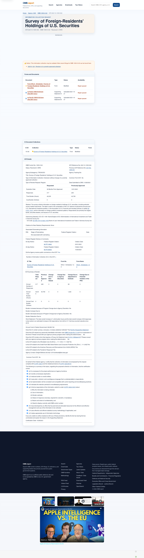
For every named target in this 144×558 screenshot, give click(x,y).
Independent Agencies (112, 473)
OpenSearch (80, 486)
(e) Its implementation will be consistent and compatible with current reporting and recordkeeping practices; (60, 382)
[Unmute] (43, 505)
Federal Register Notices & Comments (37, 239)
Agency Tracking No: (75, 172)
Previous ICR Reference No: (77, 168)
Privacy (63, 489)
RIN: (27, 232)
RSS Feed (64, 480)
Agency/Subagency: (32, 172)
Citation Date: (79, 242)
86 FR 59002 (48, 250)
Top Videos (78, 5)
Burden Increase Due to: (33, 311)
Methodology (65, 475)
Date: (87, 232)
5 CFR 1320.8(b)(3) (65, 364)
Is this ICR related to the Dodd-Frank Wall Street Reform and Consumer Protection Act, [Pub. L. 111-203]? (57, 344)
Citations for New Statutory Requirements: (38, 225)
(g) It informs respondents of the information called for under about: (54, 387)
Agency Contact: (31, 352)
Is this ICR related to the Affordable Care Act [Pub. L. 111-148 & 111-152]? (48, 342)
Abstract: (28, 204)
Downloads (68, 5)
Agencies (59, 5)
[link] (42, 509)
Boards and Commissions (99, 476)
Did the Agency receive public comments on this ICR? (42, 252)
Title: (27, 175)
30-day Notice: (30, 247)
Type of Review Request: (33, 182)
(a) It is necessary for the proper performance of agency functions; (48, 371)
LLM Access (64, 486)
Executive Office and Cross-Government (104, 481)
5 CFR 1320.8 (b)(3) (70, 387)
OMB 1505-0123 (42, 13)
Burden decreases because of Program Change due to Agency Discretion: (47, 314)
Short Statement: (31, 319)
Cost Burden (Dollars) (32, 200)
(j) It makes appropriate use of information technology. (44, 413)
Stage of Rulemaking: (37, 232)
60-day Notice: (30, 242)
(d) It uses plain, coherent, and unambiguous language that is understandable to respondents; (56, 379)
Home (24, 13)
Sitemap (78, 483)
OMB (28, 2)
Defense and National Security (101, 478)
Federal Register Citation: (68, 232)
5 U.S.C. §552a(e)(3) (74, 337)
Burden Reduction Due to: (33, 316)
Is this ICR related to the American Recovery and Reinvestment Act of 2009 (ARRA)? (51, 347)
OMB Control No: (31, 165)
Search (51, 5)
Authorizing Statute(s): (32, 217)
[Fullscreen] (56, 505)
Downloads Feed (81, 480)
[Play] (41, 505)
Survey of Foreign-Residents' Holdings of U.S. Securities (50, 152)
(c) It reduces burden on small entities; (40, 376)
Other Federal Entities (98, 486)
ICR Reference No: (74, 165)
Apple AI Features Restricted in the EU (58, 509)
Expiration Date (30, 189)
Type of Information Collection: (35, 178)
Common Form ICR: (75, 178)
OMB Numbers (65, 472)
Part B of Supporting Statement (79, 330)
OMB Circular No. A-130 (72, 332)
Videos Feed (65, 483)
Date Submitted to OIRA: (76, 182)
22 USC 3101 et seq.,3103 (41, 221)
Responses (29, 193)
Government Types (66, 470)
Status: (28, 168)
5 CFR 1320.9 (38, 364)
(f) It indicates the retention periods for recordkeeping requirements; (48, 384)
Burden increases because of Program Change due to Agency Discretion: (47, 308)
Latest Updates (80, 470)
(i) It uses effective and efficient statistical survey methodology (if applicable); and (52, 410)
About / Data (80, 472)
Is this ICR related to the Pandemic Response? (39, 350)
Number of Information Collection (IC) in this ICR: (40, 257)
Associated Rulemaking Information (36, 229)
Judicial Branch (108, 484)
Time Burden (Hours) (32, 196)
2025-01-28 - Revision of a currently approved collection (44, 66)
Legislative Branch (97, 484)
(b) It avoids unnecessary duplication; (40, 374)
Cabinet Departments (98, 473)
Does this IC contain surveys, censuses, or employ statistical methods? (46, 330)
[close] (136, 551)
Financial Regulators (114, 476)
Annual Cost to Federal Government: (36, 327)
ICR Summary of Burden (32, 272)
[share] (100, 508)
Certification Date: (31, 420)
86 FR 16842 (48, 244)
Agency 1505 (32, 13)
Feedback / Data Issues (81, 476)
